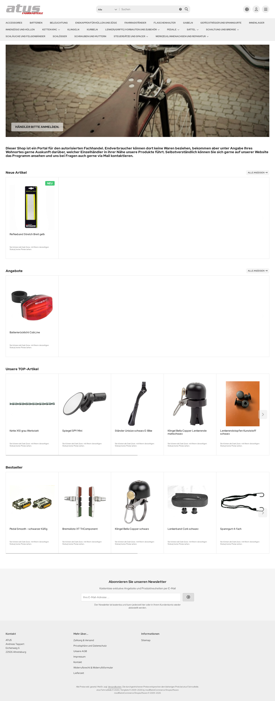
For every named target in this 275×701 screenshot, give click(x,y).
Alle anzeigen (256, 172)
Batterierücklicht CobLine (25, 332)
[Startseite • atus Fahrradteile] (24, 13)
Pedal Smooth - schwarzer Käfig (28, 529)
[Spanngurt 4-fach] (242, 502)
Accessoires (14, 22)
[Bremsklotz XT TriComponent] (84, 502)
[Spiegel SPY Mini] (84, 403)
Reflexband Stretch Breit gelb (27, 234)
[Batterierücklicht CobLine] (32, 305)
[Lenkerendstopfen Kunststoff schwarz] (242, 403)
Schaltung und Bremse (221, 29)
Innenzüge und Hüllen (20, 29)
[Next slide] (262, 217)
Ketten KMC (49, 29)
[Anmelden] (256, 9)
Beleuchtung (59, 22)
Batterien (36, 22)
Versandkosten (114, 686)
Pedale (171, 29)
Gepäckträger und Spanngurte (220, 22)
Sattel (191, 29)
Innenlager (256, 22)
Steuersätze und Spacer (129, 36)
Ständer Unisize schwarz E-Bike (133, 430)
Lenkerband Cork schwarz (183, 529)
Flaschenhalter (165, 22)
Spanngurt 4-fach (230, 529)
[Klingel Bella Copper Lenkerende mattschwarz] (190, 403)
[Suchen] (186, 9)
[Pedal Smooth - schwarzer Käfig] (32, 502)
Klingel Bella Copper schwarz (132, 529)
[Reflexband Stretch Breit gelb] (32, 207)
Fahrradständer (135, 22)
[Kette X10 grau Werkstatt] (32, 403)
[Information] (180, 9)
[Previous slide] (12, 217)
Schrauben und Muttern (90, 36)
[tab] (72, 458)
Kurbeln (92, 29)
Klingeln (73, 29)
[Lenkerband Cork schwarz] (190, 502)
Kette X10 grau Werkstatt (24, 430)
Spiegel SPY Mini (72, 430)
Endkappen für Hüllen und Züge (96, 22)
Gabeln (188, 22)
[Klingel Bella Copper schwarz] (137, 502)
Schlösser (60, 36)
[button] (107, 9)
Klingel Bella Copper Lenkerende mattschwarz (187, 432)
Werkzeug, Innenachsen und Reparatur (181, 36)
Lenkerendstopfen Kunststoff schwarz (238, 432)
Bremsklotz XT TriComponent (80, 529)
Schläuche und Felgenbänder (25, 36)
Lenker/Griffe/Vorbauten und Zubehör (131, 29)
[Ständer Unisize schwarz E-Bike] (137, 403)
